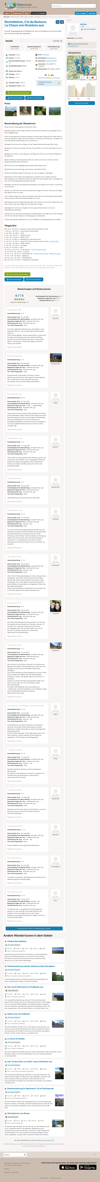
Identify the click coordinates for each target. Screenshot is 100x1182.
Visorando (7, 17)
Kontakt (6, 1169)
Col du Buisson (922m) (39, 249)
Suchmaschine (47, 1140)
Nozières (48, 61)
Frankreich (45, 55)
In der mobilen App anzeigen (19, 93)
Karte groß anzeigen (81, 103)
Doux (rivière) (54, 241)
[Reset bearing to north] (94, 65)
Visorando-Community (11, 1172)
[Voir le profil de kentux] (73, 29)
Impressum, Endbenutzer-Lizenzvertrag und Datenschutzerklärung (17, 1164)
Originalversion (73, 46)
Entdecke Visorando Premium (44, 83)
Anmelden (92, 13)
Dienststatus (43, 1178)
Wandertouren (17, 13)
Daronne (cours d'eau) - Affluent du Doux (47, 254)
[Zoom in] (94, 58)
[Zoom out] (94, 62)
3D (91, 78)
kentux (83, 24)
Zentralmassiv (51, 58)
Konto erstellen (81, 13)
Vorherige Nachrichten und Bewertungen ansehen (34, 928)
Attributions (70, 79)
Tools (6, 13)
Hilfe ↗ (27, 13)
